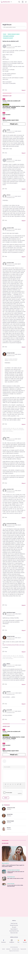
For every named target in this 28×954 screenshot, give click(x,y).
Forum (4, 34)
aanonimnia (9, 159)
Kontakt (3, 949)
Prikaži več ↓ (14, 124)
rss (18, 942)
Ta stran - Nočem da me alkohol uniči (11, 101)
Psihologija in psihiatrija (8, 36)
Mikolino (8, 663)
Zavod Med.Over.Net (14, 931)
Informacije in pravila (15, 949)
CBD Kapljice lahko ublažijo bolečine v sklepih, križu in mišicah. (14, 107)
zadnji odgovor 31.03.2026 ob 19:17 (14, 131)
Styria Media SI (14, 929)
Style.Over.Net (14, 923)
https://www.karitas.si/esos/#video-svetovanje (13, 645)
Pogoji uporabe (23, 949)
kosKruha (9, 45)
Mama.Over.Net (14, 933)
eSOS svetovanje (9, 431)
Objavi (5, 797)
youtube (25, 942)
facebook (3, 942)
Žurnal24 (14, 927)
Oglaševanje (8, 949)
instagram (11, 942)
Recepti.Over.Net (14, 925)
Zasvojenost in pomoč (8, 38)
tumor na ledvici (6, 114)
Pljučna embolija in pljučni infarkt (11, 120)
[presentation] (5, 784)
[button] (5, 784)
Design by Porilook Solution (14, 950)
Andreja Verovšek (11, 353)
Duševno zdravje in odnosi (13, 34)
